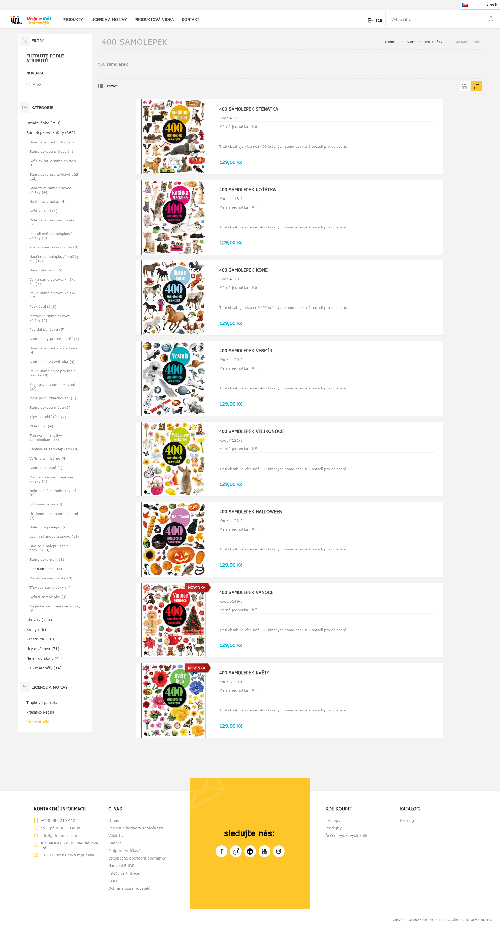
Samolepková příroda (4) (51, 151)
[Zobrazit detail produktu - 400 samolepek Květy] (173, 700)
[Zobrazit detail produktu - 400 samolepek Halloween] (173, 539)
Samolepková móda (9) (49, 407)
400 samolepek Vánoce (246, 592)
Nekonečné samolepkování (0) (52, 493)
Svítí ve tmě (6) (43, 211)
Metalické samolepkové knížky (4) (49, 318)
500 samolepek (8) (45, 504)
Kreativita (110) (40, 639)
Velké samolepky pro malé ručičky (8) (52, 373)
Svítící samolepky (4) (48, 597)
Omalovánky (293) (43, 123)
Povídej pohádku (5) (46, 329)
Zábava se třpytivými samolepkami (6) (48, 437)
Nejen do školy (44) (44, 658)
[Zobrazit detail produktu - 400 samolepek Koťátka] (173, 217)
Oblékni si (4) (41, 426)
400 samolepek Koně (243, 270)
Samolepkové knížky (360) (50, 132)
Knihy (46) (36, 629)
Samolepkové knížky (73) (51, 142)
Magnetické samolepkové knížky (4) (51, 479)
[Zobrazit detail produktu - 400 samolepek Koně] (173, 297)
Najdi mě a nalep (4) (47, 201)
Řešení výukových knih (346, 835)
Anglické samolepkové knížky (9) (55, 608)
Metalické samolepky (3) (50, 578)
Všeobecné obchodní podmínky (137, 858)
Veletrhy (115, 835)
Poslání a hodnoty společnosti (135, 828)
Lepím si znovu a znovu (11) (54, 536)
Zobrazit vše (37, 722)
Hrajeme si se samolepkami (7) (53, 515)
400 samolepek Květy (244, 672)
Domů (390, 42)
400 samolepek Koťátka (247, 189)
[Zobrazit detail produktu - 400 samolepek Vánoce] (173, 620)
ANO (37, 84)
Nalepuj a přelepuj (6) (48, 527)
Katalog (407, 820)
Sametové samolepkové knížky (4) (50, 190)
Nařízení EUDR (121, 865)
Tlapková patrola (41, 702)
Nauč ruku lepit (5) (46, 270)
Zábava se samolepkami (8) (53, 449)
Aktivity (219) (39, 620)
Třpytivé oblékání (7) (47, 417)
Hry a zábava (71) (42, 648)
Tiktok (236, 851)
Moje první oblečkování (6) (52, 398)
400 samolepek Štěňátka (248, 109)
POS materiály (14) (43, 668)
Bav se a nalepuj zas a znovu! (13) (49, 548)
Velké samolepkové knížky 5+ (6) (52, 281)
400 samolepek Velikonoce (251, 431)
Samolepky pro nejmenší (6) (54, 339)
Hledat (490, 19)
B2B (378, 20)
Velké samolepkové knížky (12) (52, 295)
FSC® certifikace (123, 873)
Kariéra (114, 843)
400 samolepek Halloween (250, 511)
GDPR (113, 880)
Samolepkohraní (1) (46, 559)
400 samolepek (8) (45, 569)
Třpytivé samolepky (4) (49, 587)
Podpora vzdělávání (126, 850)
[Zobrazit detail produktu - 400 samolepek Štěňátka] (173, 136)
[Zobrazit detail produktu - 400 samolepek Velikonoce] (173, 459)
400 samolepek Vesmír (245, 350)
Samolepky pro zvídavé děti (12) (53, 176)
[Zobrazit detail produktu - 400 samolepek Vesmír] (173, 378)
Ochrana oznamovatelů (129, 888)
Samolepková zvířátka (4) (52, 362)
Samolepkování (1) (46, 468)
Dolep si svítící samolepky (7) (52, 222)
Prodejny (334, 828)
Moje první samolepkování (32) (52, 386)
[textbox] (433, 19)
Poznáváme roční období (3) (53, 247)
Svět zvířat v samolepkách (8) (52, 163)
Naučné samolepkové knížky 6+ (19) (54, 258)
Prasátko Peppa (40, 712)
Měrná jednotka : (235, 126)
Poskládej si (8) (43, 306)
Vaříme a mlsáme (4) (48, 458)
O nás (113, 820)
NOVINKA (196, 587)
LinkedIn (250, 851)
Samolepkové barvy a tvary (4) (53, 350)
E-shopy (333, 820)
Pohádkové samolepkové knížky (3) (50, 236)
